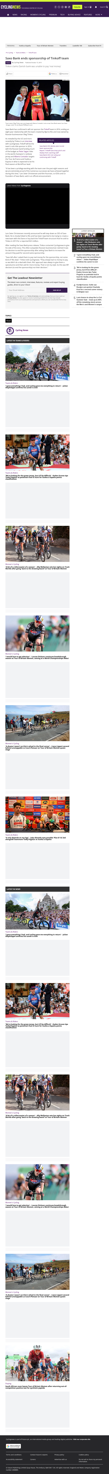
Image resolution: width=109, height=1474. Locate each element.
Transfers (63, 46)
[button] (104, 7)
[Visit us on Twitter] (59, 7)
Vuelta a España (25, 46)
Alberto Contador (21, 156)
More (97, 15)
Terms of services (33, 296)
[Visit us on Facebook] (55, 7)
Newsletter (65, 74)
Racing (24, 15)
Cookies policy (84, 1455)
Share (10, 74)
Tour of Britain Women (45, 46)
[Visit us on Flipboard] (69, 7)
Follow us (54, 74)
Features (88, 15)
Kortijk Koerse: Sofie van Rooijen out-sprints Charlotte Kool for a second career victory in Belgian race (89, 288)
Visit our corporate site (81, 1439)
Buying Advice (74, 15)
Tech (62, 15)
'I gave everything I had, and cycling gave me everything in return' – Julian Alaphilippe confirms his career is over (89, 258)
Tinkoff (46, 129)
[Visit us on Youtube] (66, 7)
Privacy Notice (12, 298)
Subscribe (77, 7)
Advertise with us (60, 1459)
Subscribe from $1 (94, 46)
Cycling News (19, 62)
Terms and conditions (14, 1455)
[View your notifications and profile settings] (96, 7)
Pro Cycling (9, 53)
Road (8, 321)
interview (28, 141)
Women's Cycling (38, 15)
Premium (53, 15)
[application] (37, 206)
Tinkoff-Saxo (33, 53)
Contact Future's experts (39, 1455)
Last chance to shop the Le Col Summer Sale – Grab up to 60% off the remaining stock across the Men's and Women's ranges (89, 301)
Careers (33, 1459)
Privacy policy (59, 1455)
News (15, 15)
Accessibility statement (14, 1459)
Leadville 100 (77, 46)
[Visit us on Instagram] (62, 7)
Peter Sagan (24, 151)
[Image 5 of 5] (65, 100)
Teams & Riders (21, 53)
